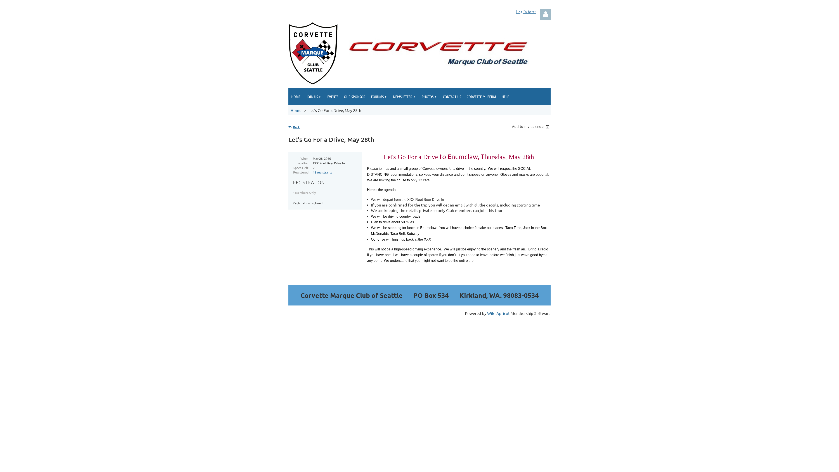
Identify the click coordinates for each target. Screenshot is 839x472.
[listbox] (531, 126)
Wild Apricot (498, 313)
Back (296, 127)
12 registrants (322, 172)
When (304, 158)
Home (296, 110)
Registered (301, 172)
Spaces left (301, 168)
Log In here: (526, 12)
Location (302, 163)
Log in (545, 14)
